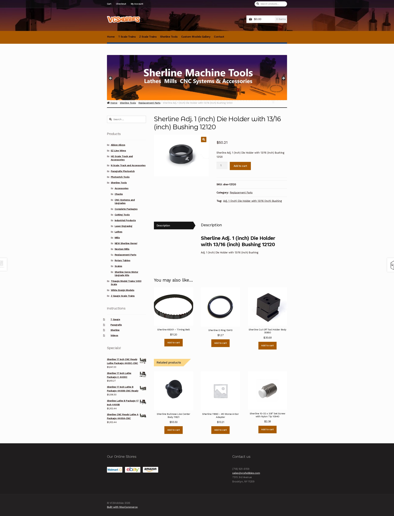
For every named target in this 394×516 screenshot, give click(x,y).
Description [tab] (163, 225)
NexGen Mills (122, 249)
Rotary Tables (122, 260)
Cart (109, 3)
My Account (137, 3)
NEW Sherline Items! (126, 243)
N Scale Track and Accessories (128, 165)
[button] (203, 139)
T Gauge (115, 319)
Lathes (118, 231)
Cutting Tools (122, 214)
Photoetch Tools (120, 177)
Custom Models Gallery (196, 36)
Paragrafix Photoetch (123, 171)
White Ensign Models (122, 290)
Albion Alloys (118, 145)
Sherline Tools (168, 36)
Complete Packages (126, 209)
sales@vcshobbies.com (246, 473)
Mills (117, 237)
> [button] (283, 78)
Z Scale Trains (148, 36)
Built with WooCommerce (122, 507)
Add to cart (240, 165)
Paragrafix (116, 324)
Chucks (119, 194)
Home (111, 36)
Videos (114, 335)
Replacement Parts (241, 192)
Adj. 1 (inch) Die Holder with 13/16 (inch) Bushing (252, 200)
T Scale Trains (127, 36)
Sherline (115, 330)
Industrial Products (125, 220)
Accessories (122, 188)
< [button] (111, 78)
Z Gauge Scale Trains (123, 296)
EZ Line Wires (118, 150)
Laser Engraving (123, 226)
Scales (118, 266)
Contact (219, 36)
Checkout (121, 3)
